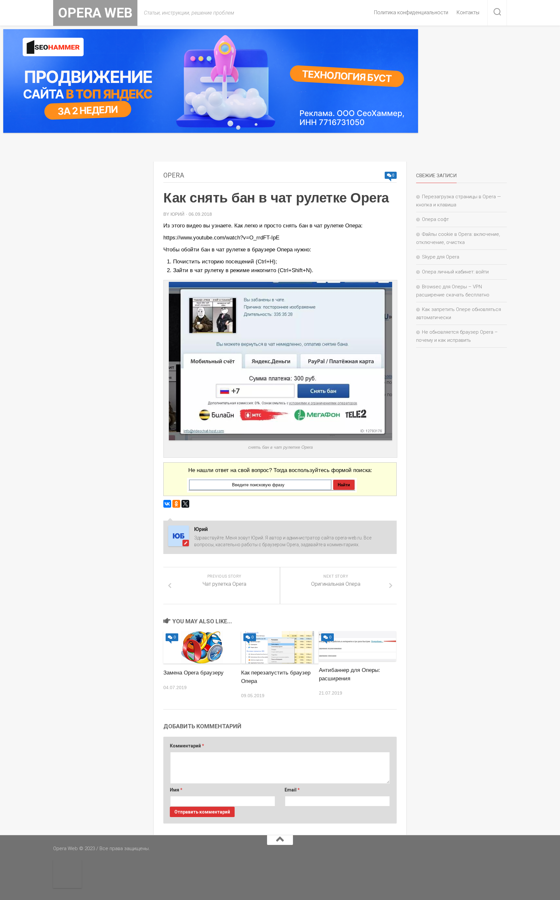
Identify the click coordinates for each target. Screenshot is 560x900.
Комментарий (187, 745)
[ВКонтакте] (167, 504)
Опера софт (435, 219)
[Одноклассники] (176, 504)
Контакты (468, 12)
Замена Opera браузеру (193, 673)
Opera (173, 175)
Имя (176, 789)
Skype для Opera (440, 257)
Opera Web (95, 13)
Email (292, 789)
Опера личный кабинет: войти (455, 272)
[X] (185, 504)
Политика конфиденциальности (411, 12)
